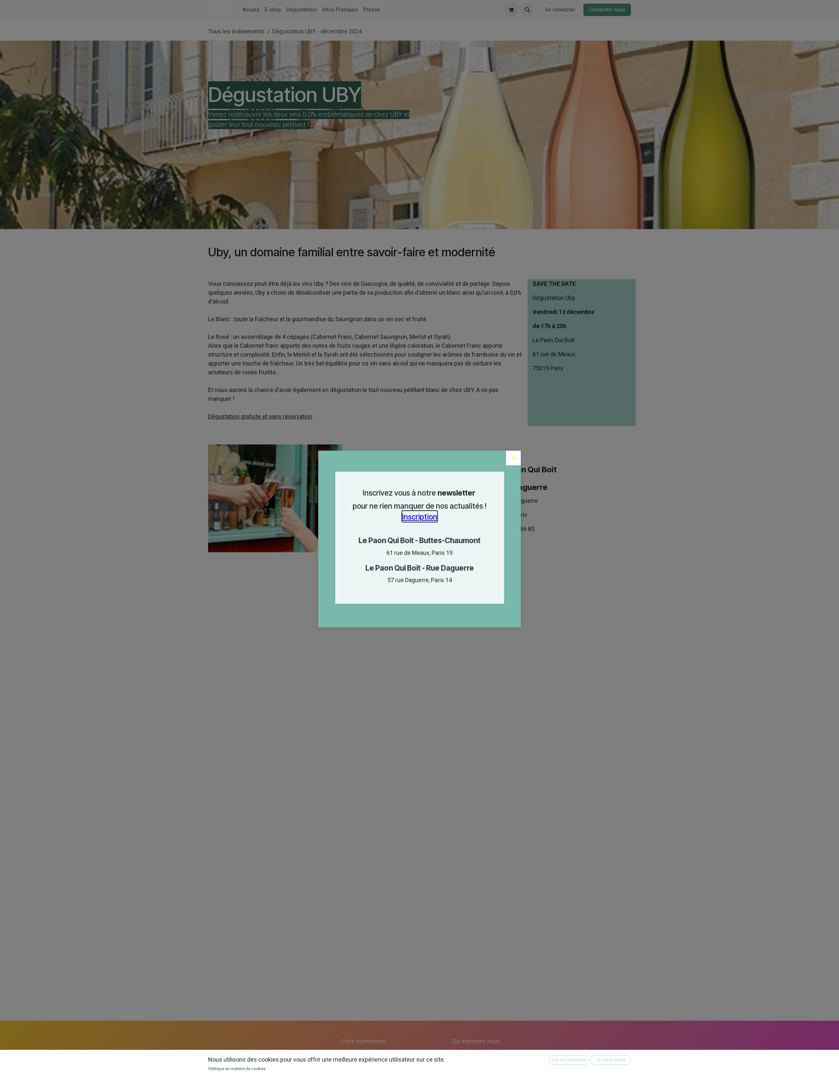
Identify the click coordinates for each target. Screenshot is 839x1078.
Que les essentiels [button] (569, 1060)
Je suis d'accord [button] (610, 1060)
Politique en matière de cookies (237, 1069)
